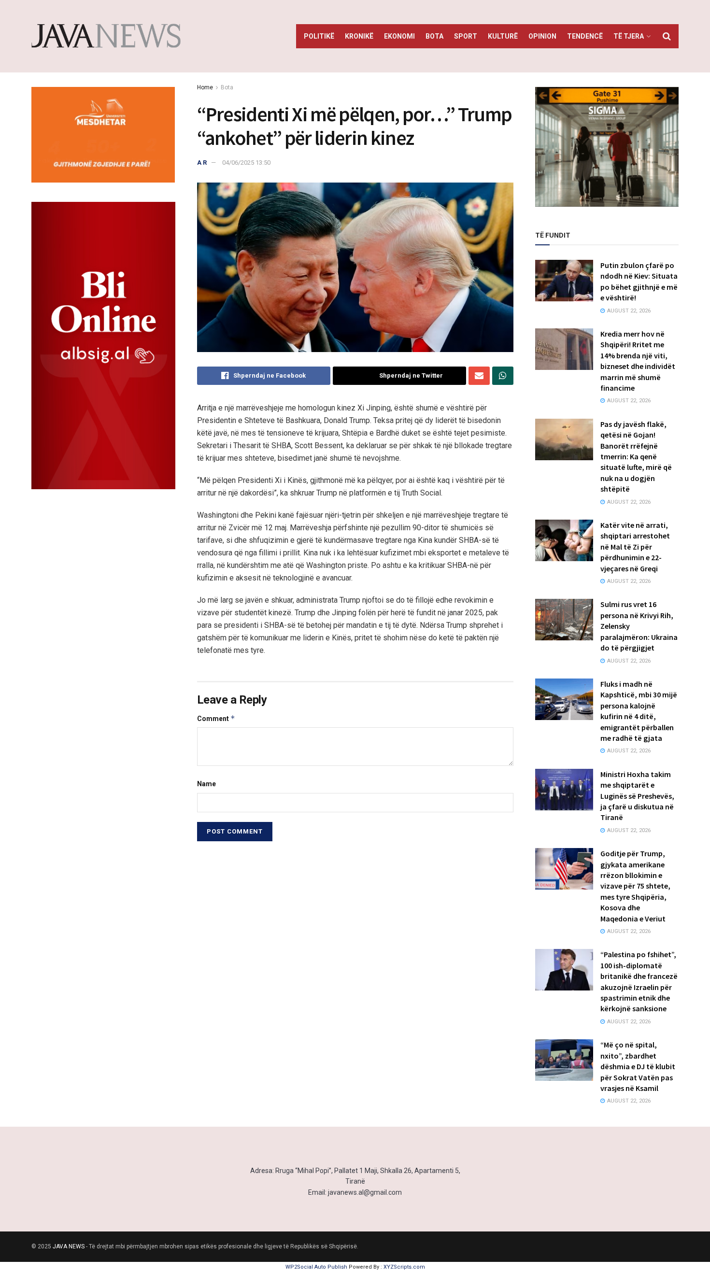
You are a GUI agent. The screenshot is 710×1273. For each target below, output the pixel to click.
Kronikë (359, 36)
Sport (465, 36)
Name (206, 784)
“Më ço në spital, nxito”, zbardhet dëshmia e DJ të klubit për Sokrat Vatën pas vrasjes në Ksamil (637, 1066)
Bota (434, 36)
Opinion (542, 36)
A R (202, 162)
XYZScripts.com (404, 1267)
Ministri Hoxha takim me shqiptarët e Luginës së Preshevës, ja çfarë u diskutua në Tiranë (637, 795)
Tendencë (585, 36)
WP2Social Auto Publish (316, 1267)
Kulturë (503, 36)
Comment (216, 718)
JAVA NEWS (69, 1246)
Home (205, 87)
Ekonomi (399, 36)
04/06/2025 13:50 (246, 162)
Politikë (319, 36)
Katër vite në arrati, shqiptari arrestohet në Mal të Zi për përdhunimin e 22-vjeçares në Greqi (635, 546)
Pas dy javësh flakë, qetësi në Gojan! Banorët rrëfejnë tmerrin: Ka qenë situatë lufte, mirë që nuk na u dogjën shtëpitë (636, 456)
